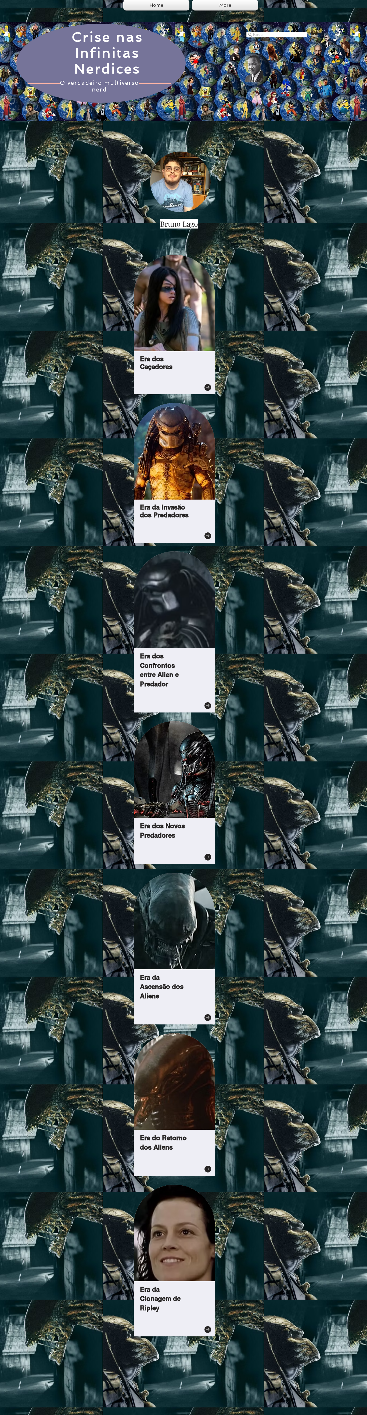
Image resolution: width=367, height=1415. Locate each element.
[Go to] (207, 387)
